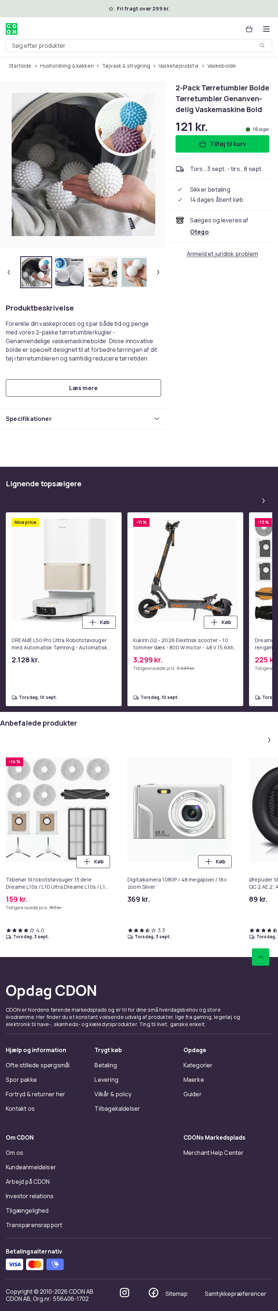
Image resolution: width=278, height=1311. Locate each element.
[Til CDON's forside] (11, 29)
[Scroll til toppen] (260, 957)
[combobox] (139, 45)
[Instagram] (124, 1292)
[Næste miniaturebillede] (158, 272)
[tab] (36, 272)
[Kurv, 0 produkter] (249, 29)
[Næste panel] (263, 500)
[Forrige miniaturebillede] (8, 272)
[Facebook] (153, 1292)
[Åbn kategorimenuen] (266, 29)
